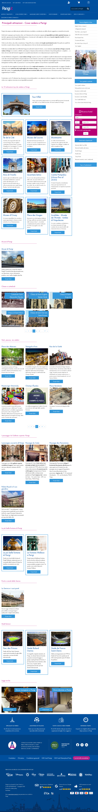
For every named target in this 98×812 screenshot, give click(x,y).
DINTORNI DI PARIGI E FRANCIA (9, 17)
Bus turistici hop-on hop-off (81, 43)
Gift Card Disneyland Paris (62, 758)
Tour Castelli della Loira (80, 99)
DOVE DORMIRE (53, 14)
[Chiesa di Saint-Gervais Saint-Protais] (36, 318)
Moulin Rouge (78, 151)
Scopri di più (39, 107)
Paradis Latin (77, 153)
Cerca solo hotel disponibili (83, 130)
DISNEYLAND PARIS (65, 14)
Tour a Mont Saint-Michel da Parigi (82, 102)
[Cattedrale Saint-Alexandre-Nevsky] (13, 300)
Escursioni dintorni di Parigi (80, 94)
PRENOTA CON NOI (6, 2)
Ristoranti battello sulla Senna (81, 148)
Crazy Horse (77, 156)
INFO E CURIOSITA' (79, 14)
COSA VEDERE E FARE (21, 14)
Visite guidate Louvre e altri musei (82, 88)
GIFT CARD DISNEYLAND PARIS (29, 2)
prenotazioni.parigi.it (13, 794)
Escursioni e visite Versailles (80, 97)
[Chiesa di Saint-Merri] (13, 318)
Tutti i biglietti (78, 46)
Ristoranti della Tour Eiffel (80, 145)
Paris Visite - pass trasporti (81, 32)
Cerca (85, 133)
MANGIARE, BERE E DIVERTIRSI (38, 14)
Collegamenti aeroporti (80, 29)
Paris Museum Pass (79, 37)
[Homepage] (8, 9)
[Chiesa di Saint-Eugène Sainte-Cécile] (36, 300)
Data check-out (79, 124)
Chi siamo (21, 758)
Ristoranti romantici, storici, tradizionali (83, 159)
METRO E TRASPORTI (6, 14)
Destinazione (78, 115)
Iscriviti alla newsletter (81, 758)
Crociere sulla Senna (79, 40)
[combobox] (80, 8)
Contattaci (12, 758)
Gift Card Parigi (47, 758)
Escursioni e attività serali (80, 91)
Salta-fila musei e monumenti (81, 34)
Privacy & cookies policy (11, 788)
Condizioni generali (32, 758)
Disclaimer (8, 790)
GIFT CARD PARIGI (17, 2)
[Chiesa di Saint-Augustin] (61, 300)
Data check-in (78, 120)
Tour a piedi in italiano (79, 85)
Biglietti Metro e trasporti (80, 26)
